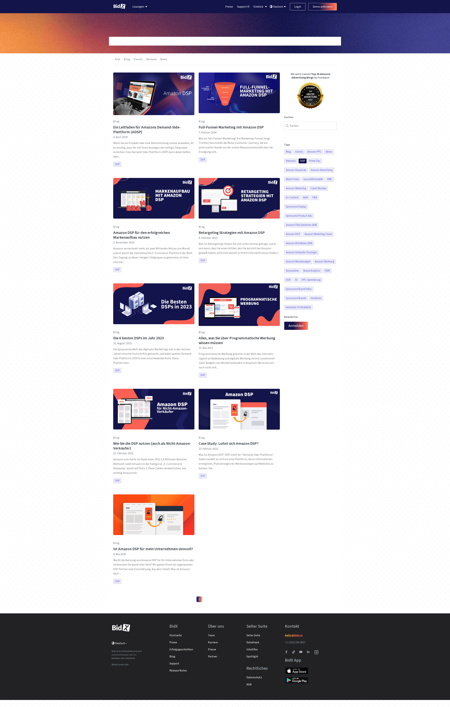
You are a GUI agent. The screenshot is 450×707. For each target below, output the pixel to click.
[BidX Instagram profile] (316, 652)
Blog (127, 59)
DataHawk (252, 642)
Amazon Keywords (296, 170)
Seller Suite (253, 635)
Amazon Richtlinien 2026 (299, 243)
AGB (249, 684)
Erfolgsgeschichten (181, 649)
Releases (291, 161)
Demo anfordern (322, 7)
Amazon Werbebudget (298, 261)
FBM (327, 271)
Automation (292, 271)
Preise (229, 7)
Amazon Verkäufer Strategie (301, 252)
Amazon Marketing (296, 188)
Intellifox (252, 649)
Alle (117, 59)
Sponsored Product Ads (299, 216)
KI (296, 280)
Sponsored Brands (296, 298)
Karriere (213, 642)
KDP (288, 280)
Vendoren (316, 298)
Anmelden (296, 325)
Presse (212, 649)
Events (138, 59)
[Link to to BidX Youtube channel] (301, 652)
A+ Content (292, 197)
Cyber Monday (318, 188)
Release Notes (178, 671)
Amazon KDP (293, 234)
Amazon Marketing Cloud (318, 234)
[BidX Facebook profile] (288, 652)
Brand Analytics (311, 271)
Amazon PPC (314, 152)
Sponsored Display (296, 207)
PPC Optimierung (311, 280)
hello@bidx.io (294, 635)
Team (211, 635)
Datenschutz (254, 677)
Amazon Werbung (324, 261)
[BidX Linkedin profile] (309, 652)
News (164, 59)
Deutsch (278, 7)
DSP (117, 164)
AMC (329, 179)
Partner (212, 656)
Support (242, 7)
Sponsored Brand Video (299, 289)
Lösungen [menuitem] (138, 7)
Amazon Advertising (322, 170)
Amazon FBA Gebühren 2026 (301, 225)
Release (151, 59)
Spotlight (252, 656)
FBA (314, 197)
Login (297, 7)
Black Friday (292, 179)
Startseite (175, 635)
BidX (305, 197)
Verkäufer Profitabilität (298, 307)
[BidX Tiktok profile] (294, 652)
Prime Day (314, 161)
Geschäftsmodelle (313, 179)
